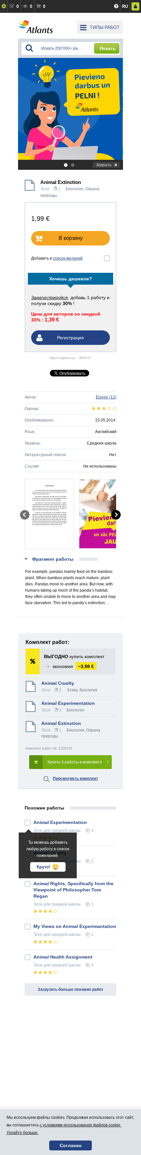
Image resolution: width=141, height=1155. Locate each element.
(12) (106, 397)
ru (125, 6)
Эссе (45, 189)
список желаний (68, 258)
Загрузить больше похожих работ (70, 989)
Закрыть (103, 165)
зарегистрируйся (49, 297)
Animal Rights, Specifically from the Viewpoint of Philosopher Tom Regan (73, 890)
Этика (72, 690)
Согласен (70, 1145)
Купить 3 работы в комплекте (75, 762)
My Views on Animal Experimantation (74, 926)
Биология (74, 189)
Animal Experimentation (68, 703)
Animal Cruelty (57, 683)
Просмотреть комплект (75, 778)
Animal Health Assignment (62, 957)
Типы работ (105, 27)
